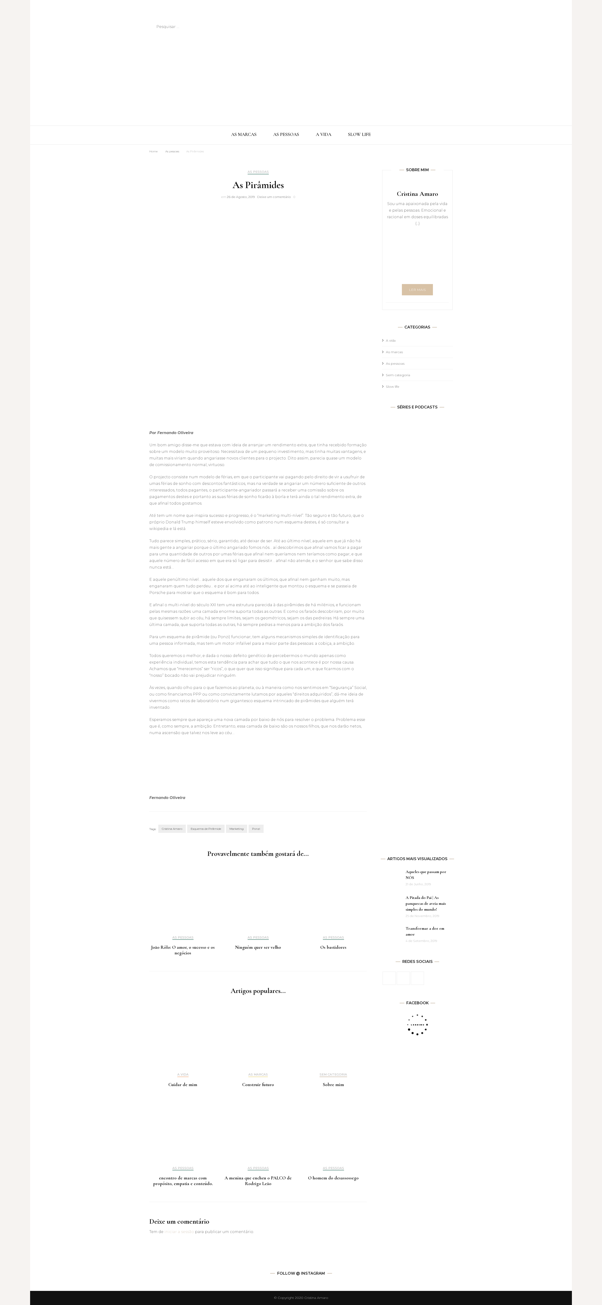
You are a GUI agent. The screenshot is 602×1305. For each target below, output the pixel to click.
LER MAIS (417, 290)
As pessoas (172, 151)
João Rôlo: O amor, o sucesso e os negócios (183, 950)
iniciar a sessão (179, 1232)
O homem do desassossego (333, 1178)
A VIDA (323, 134)
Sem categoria (333, 1074)
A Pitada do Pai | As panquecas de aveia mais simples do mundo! (426, 903)
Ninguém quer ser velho (258, 947)
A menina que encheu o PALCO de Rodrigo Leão (258, 1180)
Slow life (392, 386)
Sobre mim (333, 1085)
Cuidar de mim (182, 1085)
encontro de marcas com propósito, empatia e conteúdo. (183, 1180)
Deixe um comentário (274, 197)
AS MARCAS (244, 134)
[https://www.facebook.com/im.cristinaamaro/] (389, 978)
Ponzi (256, 828)
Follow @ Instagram (301, 1273)
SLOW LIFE (359, 134)
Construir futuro (258, 1085)
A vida (183, 1074)
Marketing (237, 828)
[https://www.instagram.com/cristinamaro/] (403, 978)
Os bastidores (333, 947)
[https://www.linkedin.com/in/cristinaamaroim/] (417, 978)
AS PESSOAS (286, 134)
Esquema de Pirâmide (206, 828)
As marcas (258, 1074)
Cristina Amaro (172, 828)
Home (153, 151)
